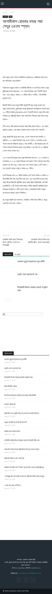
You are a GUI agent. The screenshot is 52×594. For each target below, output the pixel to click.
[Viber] (48, 37)
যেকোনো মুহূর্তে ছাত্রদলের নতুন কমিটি (31, 261)
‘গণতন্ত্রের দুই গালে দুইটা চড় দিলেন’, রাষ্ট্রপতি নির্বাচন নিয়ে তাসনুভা (24, 476)
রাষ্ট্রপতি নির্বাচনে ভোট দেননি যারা (14, 458)
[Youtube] (33, 579)
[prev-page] (4, 300)
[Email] (36, 37)
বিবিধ (10, 17)
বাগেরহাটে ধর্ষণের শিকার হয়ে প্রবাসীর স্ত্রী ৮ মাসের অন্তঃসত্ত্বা (38, 240)
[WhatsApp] (23, 37)
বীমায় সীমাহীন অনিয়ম (10, 386)
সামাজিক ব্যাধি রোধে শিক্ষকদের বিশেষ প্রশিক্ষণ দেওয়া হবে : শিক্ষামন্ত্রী (13, 242)
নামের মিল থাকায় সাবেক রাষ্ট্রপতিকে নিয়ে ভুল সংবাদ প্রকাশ (21, 449)
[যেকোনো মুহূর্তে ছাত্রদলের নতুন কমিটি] (9, 264)
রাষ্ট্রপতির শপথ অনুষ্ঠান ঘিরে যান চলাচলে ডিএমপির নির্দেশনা (21, 413)
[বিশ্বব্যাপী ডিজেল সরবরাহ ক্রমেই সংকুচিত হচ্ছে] (9, 290)
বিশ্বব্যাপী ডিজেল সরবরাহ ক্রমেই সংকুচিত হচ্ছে (18, 377)
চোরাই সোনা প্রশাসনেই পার (27, 274)
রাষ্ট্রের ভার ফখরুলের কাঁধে (12, 431)
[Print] (42, 37)
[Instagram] (26, 579)
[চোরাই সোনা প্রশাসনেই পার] (9, 277)
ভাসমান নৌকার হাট (9, 404)
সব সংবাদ (17, 254)
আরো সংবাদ (7, 254)
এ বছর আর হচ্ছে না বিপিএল (12, 485)
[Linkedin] (30, 37)
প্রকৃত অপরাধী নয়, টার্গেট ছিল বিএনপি (15, 422)
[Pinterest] (17, 37)
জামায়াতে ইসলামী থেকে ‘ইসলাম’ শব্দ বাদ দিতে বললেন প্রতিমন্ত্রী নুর (24, 467)
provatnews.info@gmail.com (29, 573)
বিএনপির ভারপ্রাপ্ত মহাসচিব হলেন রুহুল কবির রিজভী (20, 395)
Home (5, 12)
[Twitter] (11, 37)
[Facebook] (5, 37)
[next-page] (8, 300)
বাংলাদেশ (12, 12)
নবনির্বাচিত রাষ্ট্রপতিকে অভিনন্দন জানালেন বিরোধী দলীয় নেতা (22, 440)
